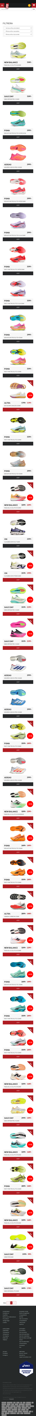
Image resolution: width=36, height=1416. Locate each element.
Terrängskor (6, 1336)
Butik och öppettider (24, 1313)
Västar (21, 1413)
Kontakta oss (6, 1313)
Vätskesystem (27, 1413)
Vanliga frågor (6, 1320)
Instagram (5, 1355)
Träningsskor (6, 1332)
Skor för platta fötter (24, 1341)
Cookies (5, 1322)
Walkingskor (13, 1413)
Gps (32, 1402)
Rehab (19, 1408)
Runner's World (23, 1353)
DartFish (21, 1324)
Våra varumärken (23, 1318)
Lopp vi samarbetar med (25, 1357)
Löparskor (18, 1406)
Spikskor (3, 1409)
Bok (21, 1402)
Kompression (22, 1404)
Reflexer (15, 1408)
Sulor (27, 1409)
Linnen (3, 1406)
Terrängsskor (10, 1411)
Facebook (5, 1353)
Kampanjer (22, 1345)
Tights (15, 1411)
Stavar (19, 1409)
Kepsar (16, 1404)
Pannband (32, 1406)
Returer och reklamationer (9, 1317)
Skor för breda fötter (24, 1334)
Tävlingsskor (6, 1334)
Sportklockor (14, 1409)
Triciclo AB (11, 1399)
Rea (20, 1347)
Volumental (22, 1322)
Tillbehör (5, 1339)
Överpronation (23, 1343)
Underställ (7, 1413)
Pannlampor (4, 1408)
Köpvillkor (5, 1315)
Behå (14, 1402)
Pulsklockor (10, 1408)
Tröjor (30, 1411)
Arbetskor (4, 1402)
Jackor (12, 1404)
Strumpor (23, 1409)
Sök (34, 9)
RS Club (21, 1317)
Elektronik (5, 1338)
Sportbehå (8, 1409)
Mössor (23, 1406)
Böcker (17, 1402)
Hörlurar (8, 1404)
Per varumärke (23, 1332)
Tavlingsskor (4, 1411)
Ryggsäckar (24, 1408)
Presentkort (6, 1318)
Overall (27, 1406)
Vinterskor (4, 1415)
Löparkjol (8, 1406)
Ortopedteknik (23, 1315)
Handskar (4, 1404)
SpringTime (22, 1355)
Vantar (18, 1413)
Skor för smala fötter (24, 1336)
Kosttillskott (28, 1404)
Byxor (24, 1402)
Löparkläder (6, 1330)
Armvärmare (9, 1402)
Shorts (29, 1408)
